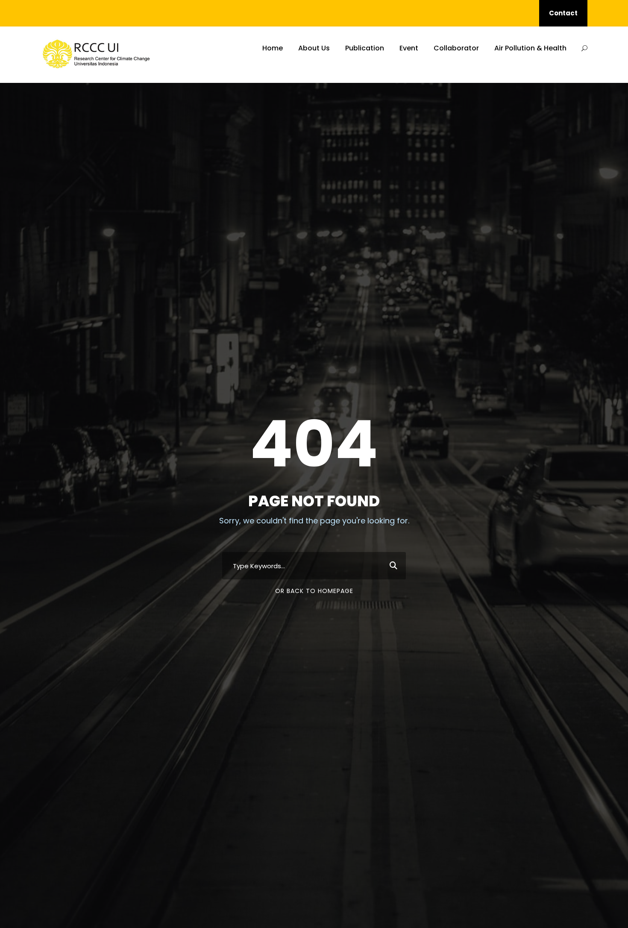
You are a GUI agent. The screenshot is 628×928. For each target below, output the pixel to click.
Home (272, 48)
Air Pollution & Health (530, 48)
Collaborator (456, 48)
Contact (563, 13)
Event (408, 48)
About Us (314, 48)
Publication (364, 48)
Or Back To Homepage (314, 591)
